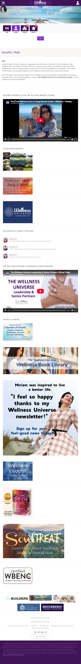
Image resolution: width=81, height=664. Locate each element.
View (40, 38)
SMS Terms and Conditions (40, 628)
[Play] (6, 139)
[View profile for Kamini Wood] (6, 240)
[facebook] (35, 632)
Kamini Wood (13, 239)
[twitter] (38, 632)
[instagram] (45, 632)
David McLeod (13, 247)
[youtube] (42, 632)
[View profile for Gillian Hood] (6, 256)
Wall (7, 32)
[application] (40, 120)
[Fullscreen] (75, 139)
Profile (16, 32)
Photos (33, 29)
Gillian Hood (13, 255)
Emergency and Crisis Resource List (62, 626)
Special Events (44, 626)
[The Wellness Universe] (40, 3)
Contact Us (34, 626)
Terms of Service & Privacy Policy (18, 626)
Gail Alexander (45, 622)
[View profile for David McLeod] (6, 248)
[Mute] (72, 139)
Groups (25, 29)
